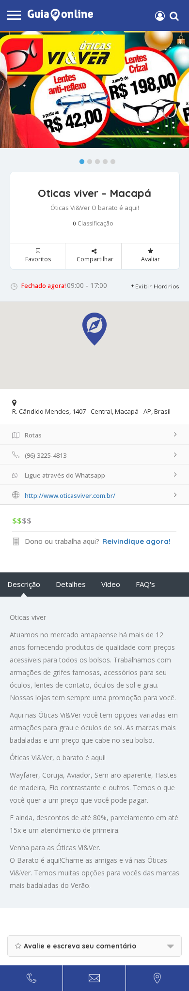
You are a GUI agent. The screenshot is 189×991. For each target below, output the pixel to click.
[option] (94, 89)
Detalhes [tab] (71, 584)
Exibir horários (157, 286)
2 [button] (87, 159)
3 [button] (95, 159)
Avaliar (150, 259)
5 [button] (110, 159)
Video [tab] (110, 584)
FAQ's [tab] (145, 584)
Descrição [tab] (23, 584)
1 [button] (79, 159)
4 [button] (102, 159)
